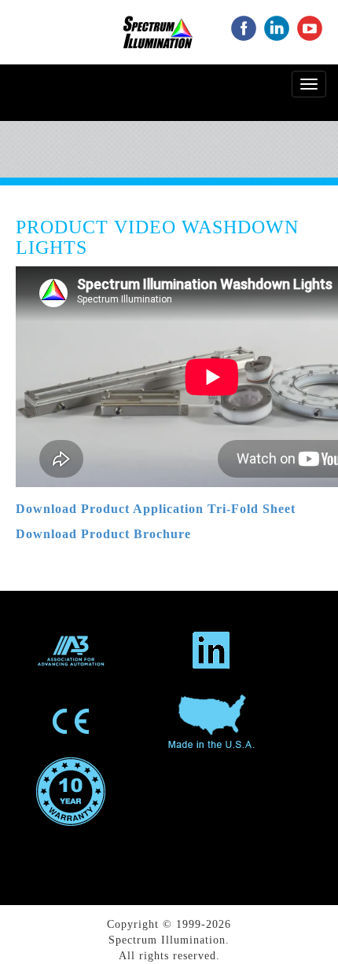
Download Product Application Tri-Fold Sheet (156, 508)
